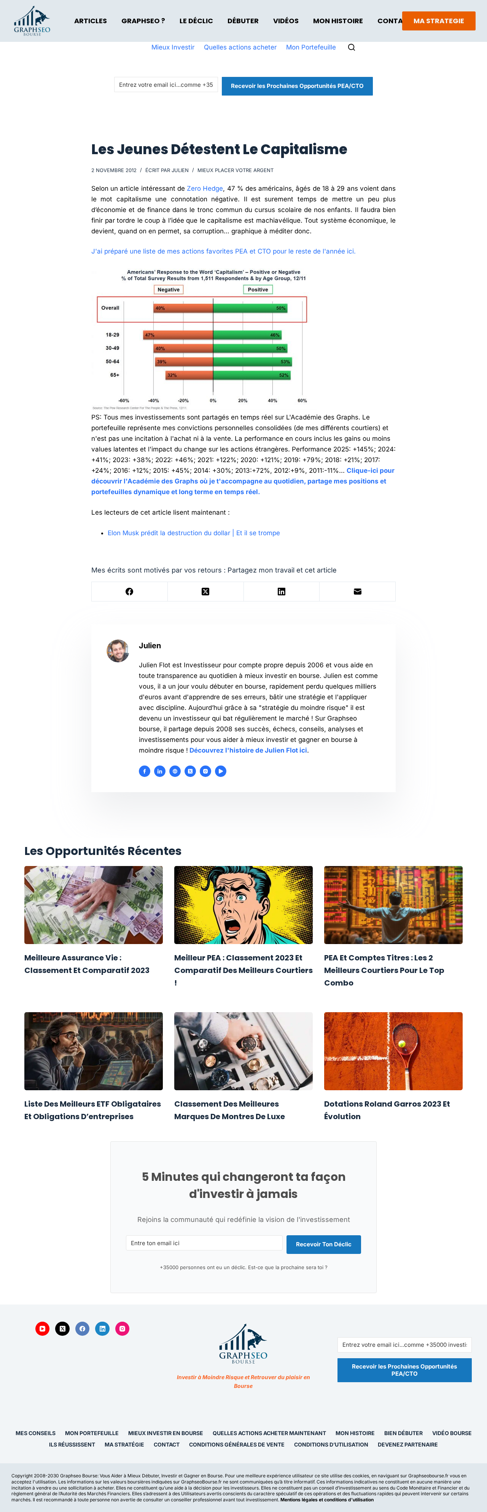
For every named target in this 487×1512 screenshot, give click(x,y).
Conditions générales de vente (237, 1444)
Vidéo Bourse (452, 1433)
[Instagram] (122, 1329)
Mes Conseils (36, 1433)
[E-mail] (358, 591)
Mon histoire (355, 1433)
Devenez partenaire (408, 1444)
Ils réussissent (72, 1444)
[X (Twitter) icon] (190, 771)
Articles (90, 21)
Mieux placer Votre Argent (235, 170)
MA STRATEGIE (439, 21)
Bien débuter (403, 1433)
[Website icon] (175, 771)
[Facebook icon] (144, 771)
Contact (395, 21)
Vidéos (286, 21)
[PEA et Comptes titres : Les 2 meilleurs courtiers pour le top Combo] (393, 905)
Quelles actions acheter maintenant (269, 1433)
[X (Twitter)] (206, 591)
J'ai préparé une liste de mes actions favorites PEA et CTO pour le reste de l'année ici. (223, 251)
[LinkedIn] (282, 591)
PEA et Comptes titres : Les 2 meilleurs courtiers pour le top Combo (384, 970)
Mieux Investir (172, 47)
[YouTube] (42, 1329)
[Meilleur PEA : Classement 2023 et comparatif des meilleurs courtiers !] (243, 905)
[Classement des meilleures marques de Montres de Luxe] (243, 1051)
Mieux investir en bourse (165, 1433)
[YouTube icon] (220, 771)
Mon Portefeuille (311, 47)
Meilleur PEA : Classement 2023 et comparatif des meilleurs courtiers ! (243, 970)
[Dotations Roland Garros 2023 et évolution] (393, 1051)
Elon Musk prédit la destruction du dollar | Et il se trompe (194, 533)
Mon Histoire (338, 21)
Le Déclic (196, 21)
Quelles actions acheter (240, 47)
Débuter (243, 21)
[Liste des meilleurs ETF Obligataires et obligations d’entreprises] (93, 1051)
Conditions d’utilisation (331, 1444)
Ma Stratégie (124, 1444)
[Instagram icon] (205, 771)
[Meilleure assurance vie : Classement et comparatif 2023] (93, 905)
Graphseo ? (143, 21)
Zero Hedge (205, 188)
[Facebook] (130, 591)
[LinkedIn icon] (160, 771)
